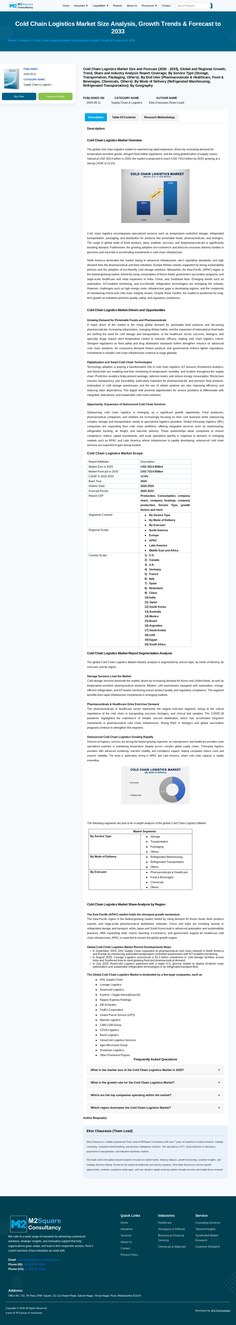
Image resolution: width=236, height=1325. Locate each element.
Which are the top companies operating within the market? (155, 1095)
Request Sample (55, 96)
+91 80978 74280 (34, 1264)
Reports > (26, 40)
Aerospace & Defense (171, 1229)
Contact (166, 5)
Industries (80, 5)
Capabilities (99, 5)
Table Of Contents (124, 117)
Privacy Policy (129, 1254)
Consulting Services (207, 1222)
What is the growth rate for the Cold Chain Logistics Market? (155, 1082)
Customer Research (207, 1246)
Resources (148, 5)
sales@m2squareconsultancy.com (38, 1259)
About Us (132, 5)
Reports (117, 5)
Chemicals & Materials (172, 1246)
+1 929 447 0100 (35, 1269)
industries (127, 1229)
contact (125, 1248)
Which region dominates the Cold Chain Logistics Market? (155, 1107)
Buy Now (19, 96)
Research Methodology (159, 117)
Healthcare (165, 1222)
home (124, 1222)
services (126, 1235)
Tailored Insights (205, 1229)
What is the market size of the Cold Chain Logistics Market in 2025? (155, 1070)
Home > (13, 40)
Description (95, 117)
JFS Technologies (220, 1310)
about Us (126, 1242)
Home (66, 5)
